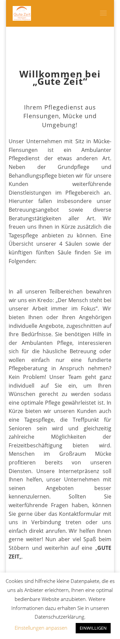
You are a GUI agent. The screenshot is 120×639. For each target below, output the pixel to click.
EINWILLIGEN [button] (93, 628)
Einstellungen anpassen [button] (41, 627)
